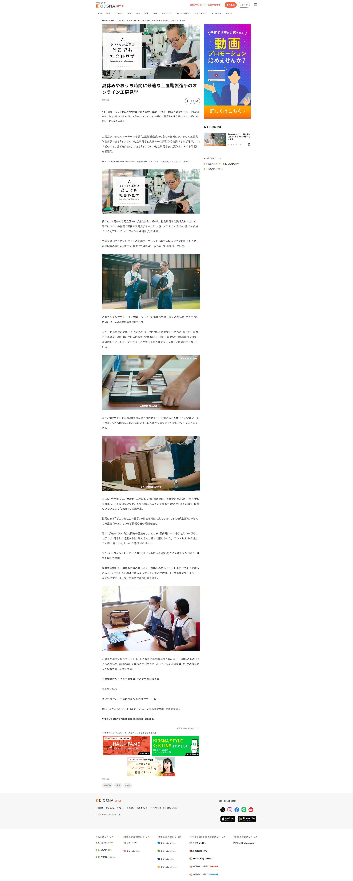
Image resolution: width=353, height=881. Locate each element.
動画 (100, 13)
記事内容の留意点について (189, 728)
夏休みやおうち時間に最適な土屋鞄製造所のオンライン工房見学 (159, 21)
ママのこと (166, 13)
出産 (138, 13)
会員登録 (231, 5)
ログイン (244, 5)
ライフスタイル (183, 13)
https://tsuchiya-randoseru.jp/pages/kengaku (128, 718)
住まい (229, 13)
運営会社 (130, 808)
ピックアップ (201, 13)
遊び (155, 13)
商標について (142, 808)
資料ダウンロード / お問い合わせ (205, 5)
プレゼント (216, 13)
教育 (108, 13)
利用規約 (99, 808)
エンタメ (119, 13)
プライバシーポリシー (114, 808)
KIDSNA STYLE (108, 21)
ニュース (128, 21)
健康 (146, 13)
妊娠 (130, 13)
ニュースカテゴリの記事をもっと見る (139, 733)
